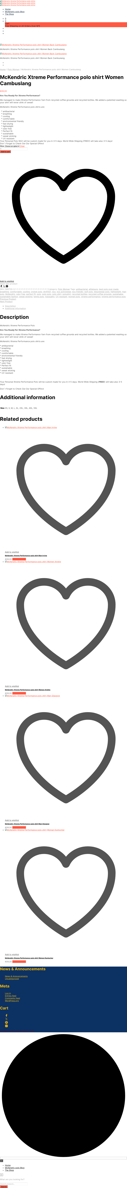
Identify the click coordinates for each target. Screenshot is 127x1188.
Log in (8, 993)
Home (8, 9)
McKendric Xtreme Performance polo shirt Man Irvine (26, 556)
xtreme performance (90, 296)
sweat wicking (25, 296)
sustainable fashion (9, 296)
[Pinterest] (7, 286)
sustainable (118, 294)
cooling (26, 291)
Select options (19, 559)
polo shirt (56, 294)
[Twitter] (4, 286)
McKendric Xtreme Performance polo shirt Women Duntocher (29, 958)
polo (39, 294)
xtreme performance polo (114, 296)
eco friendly (77, 291)
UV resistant (61, 296)
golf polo (88, 291)
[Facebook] (1, 286)
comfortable (16, 291)
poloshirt (67, 294)
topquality (50, 296)
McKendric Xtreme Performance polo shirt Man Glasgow (27, 824)
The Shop (9, 14)
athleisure (93, 289)
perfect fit (31, 294)
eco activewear (64, 291)
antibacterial (82, 289)
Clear (22, 146)
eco (54, 291)
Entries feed (10, 995)
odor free (20, 294)
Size (2, 146)
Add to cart (5, 152)
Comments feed (12, 998)
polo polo (46, 294)
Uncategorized (12, 978)
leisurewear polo (102, 291)
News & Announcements (16, 976)
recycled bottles (79, 294)
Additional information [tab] (15, 308)
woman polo (74, 296)
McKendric (10, 294)
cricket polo (36, 291)
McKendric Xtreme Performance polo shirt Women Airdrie (27, 690)
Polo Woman (13, 69)
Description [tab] (10, 306)
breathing (4, 291)
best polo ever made (108, 289)
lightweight (116, 291)
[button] (5, 18)
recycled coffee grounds (99, 294)
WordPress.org (12, 1000)
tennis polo (39, 296)
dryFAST (47, 291)
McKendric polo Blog (14, 11)
